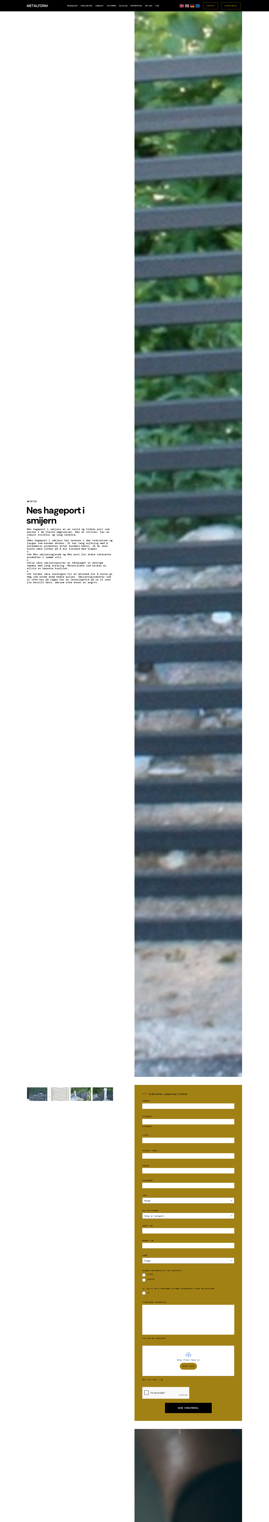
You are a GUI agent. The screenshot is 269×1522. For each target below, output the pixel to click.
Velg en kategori (150, 1211)
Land (144, 1195)
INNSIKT (99, 6)
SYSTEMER (111, 6)
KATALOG (123, 6)
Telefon (150, 1279)
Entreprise (136, 6)
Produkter (72, 6)
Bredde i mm (147, 1241)
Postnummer (147, 1181)
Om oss (148, 6)
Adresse (145, 1166)
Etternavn (146, 1127)
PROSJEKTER (86, 6)
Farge (144, 1255)
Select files (188, 1366)
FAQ (157, 6)
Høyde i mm (147, 1226)
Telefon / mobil (151, 1150)
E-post (146, 1135)
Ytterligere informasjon (155, 1302)
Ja (148, 1292)
